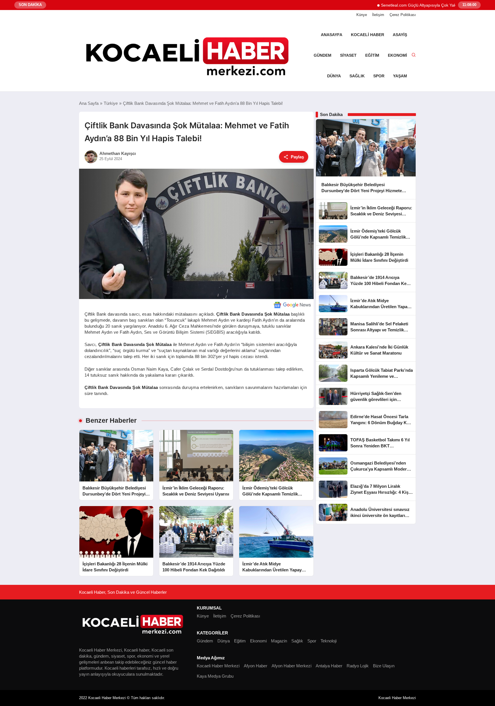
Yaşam (400, 76)
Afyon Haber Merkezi (291, 665)
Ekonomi (397, 55)
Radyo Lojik (358, 665)
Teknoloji (329, 640)
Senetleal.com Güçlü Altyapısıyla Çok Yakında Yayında (410, 5)
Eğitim (372, 55)
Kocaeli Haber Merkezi (218, 665)
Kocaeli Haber (367, 34)
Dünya (334, 76)
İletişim (378, 15)
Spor (378, 76)
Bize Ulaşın (383, 665)
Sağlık (357, 76)
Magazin (279, 640)
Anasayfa (331, 34)
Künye (361, 15)
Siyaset (348, 55)
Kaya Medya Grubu (215, 676)
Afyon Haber (255, 665)
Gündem (322, 55)
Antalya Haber (329, 665)
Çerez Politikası (403, 15)
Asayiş (400, 34)
